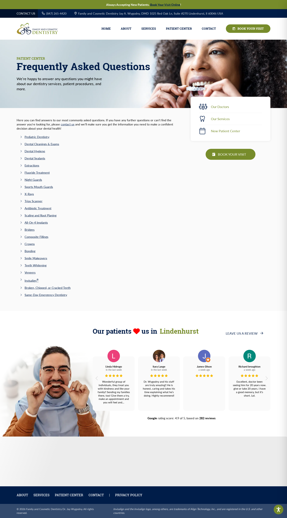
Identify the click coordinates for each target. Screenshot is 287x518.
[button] (96, 378)
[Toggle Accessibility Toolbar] (278, 509)
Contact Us (26, 13)
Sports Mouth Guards (39, 187)
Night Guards (33, 180)
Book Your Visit (251, 29)
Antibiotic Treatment (38, 208)
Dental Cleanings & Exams (42, 144)
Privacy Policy (128, 495)
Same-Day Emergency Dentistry (46, 295)
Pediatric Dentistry (37, 137)
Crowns (30, 244)
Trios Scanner (34, 201)
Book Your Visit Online (165, 4)
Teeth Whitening (36, 265)
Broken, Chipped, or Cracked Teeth (48, 288)
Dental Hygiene (35, 151)
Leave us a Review (242, 333)
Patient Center (179, 29)
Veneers (30, 272)
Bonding (30, 251)
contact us (67, 124)
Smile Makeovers (36, 258)
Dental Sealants (35, 158)
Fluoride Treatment (37, 172)
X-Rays (29, 194)
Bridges (30, 229)
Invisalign (32, 280)
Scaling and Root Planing (40, 215)
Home (106, 29)
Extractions (32, 165)
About (126, 29)
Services (148, 29)
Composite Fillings (36, 237)
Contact (209, 29)
